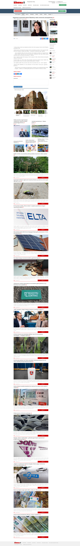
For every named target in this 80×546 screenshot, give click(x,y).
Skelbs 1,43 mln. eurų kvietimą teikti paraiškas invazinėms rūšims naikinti (30, 153)
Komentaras (16, 78)
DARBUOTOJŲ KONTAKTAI (26, 7)
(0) (53, 17)
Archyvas (25, 5)
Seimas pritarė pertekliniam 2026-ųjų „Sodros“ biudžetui (26, 514)
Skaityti (43, 177)
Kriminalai (32, 14)
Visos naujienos (17, 14)
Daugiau (49, 14)
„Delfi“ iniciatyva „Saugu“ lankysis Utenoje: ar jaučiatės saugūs (28, 309)
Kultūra (45, 14)
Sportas (27, 14)
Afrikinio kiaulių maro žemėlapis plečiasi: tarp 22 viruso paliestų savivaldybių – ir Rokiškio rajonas (28, 335)
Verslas (41, 14)
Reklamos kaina (36, 5)
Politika (36, 14)
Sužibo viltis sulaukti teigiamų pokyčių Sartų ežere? (53, 36)
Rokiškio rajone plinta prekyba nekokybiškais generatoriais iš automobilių (53, 45)
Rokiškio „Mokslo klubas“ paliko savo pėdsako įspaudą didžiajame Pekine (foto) (31, 141)
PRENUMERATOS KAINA (17, 7)
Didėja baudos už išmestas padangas (22, 413)
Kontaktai (30, 5)
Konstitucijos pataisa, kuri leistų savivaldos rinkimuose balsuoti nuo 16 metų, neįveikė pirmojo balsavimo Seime (30, 361)
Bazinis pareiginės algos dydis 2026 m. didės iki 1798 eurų (27, 490)
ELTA (23, 14)
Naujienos (20, 5)
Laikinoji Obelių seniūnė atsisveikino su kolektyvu (53, 27)
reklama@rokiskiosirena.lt (61, 2)
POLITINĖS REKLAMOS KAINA (44, 5)
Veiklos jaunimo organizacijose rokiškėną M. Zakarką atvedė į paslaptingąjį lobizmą (21, 121)
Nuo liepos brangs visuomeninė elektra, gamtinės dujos (26, 258)
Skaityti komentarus (18, 86)
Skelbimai (15, 5)
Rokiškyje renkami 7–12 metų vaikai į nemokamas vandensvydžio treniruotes (43, 140)
